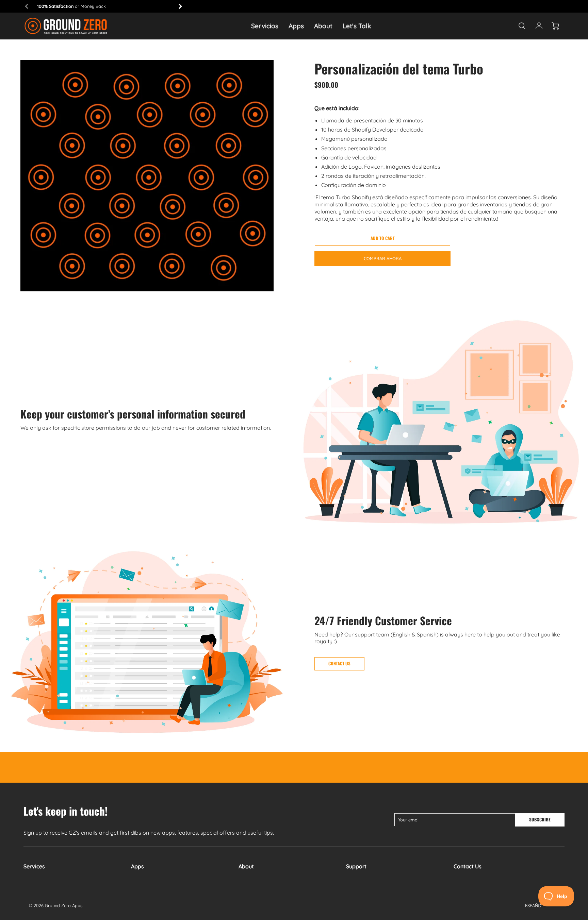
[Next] (180, 6)
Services (34, 866)
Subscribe (540, 819)
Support (356, 866)
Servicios (264, 26)
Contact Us (467, 866)
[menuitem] (264, 26)
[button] (382, 238)
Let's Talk (357, 26)
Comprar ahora (383, 258)
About (323, 26)
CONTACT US (339, 663)
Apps (296, 26)
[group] (103, 6)
